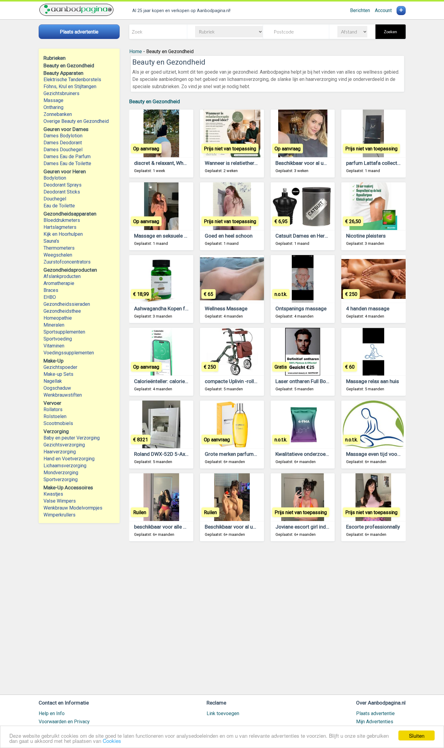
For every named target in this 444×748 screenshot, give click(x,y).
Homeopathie (57, 318)
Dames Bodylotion (62, 136)
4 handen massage (367, 308)
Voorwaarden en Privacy (64, 721)
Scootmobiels (58, 423)
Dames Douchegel (62, 149)
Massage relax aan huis (372, 381)
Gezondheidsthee (62, 311)
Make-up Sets (58, 374)
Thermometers (59, 248)
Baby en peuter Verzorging (71, 438)
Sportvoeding (57, 339)
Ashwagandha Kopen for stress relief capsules (187, 308)
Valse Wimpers (59, 501)
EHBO (49, 297)
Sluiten (416, 735)
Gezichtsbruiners (61, 93)
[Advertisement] (267, 621)
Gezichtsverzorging (64, 445)
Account (383, 10)
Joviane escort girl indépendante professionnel (328, 527)
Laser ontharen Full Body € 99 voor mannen (324, 381)
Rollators (53, 409)
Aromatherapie (58, 283)
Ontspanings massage (301, 308)
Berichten (360, 10)
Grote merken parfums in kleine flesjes (248, 454)
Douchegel (54, 199)
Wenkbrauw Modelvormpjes (72, 508)
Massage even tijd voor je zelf (380, 454)
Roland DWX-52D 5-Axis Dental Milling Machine (187, 454)
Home (135, 51)
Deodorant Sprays (62, 185)
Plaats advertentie (375, 713)
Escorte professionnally (373, 527)
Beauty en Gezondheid (154, 101)
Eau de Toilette (59, 206)
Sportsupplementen (64, 332)
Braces (50, 290)
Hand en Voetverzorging (69, 459)
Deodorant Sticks (61, 192)
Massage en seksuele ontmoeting (172, 236)
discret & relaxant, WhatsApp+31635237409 (185, 163)
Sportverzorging (60, 479)
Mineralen (53, 325)
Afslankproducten (62, 276)
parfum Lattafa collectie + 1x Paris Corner (393, 163)
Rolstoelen (54, 416)
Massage (53, 100)
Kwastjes (53, 494)
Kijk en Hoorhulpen (63, 234)
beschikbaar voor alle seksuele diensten (179, 527)
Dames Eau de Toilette (67, 163)
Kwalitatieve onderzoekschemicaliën (316, 454)
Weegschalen (57, 255)
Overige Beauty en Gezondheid (76, 121)
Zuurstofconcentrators (67, 262)
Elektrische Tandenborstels (72, 79)
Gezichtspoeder (60, 367)
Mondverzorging (60, 472)
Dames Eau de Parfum (67, 156)
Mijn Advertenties (374, 721)
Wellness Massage (226, 308)
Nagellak (52, 381)
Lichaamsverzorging (64, 465)
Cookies (112, 740)
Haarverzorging (59, 452)
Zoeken (390, 32)
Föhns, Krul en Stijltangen (69, 86)
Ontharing (53, 107)
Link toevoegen (223, 713)
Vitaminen (53, 346)
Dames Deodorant (62, 142)
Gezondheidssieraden (66, 304)
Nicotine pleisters (366, 236)
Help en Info (52, 713)
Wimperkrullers (59, 515)
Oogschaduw (57, 388)
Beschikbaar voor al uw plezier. (310, 163)
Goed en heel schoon (229, 236)
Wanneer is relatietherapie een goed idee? (252, 163)
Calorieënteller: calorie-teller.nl (168, 381)
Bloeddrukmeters (61, 220)
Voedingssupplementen (68, 353)
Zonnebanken (57, 114)
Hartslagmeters (59, 227)
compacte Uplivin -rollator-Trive (240, 381)
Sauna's (51, 241)
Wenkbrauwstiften (62, 395)
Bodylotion (54, 178)
